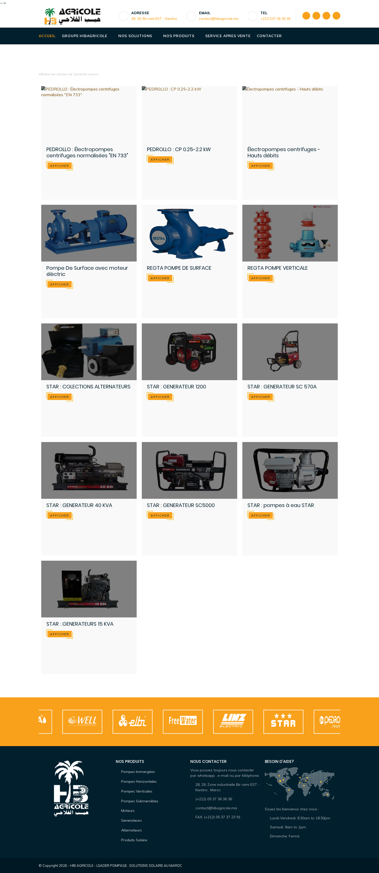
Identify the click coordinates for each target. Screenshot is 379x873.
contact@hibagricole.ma (218, 19)
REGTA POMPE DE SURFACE (179, 268)
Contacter (269, 36)
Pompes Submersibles (139, 801)
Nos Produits (178, 36)
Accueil (47, 36)
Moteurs (128, 810)
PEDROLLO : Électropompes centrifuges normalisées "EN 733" (87, 152)
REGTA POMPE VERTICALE (278, 268)
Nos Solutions (135, 36)
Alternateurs (131, 830)
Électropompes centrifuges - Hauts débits (284, 152)
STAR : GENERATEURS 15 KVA (79, 624)
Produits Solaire (134, 840)
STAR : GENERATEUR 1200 (176, 387)
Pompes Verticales (136, 791)
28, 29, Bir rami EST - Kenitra (154, 19)
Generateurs (131, 820)
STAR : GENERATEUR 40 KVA (79, 505)
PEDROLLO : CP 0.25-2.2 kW (179, 149)
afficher (59, 166)
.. (100, 74)
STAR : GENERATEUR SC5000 (181, 505)
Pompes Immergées (138, 771)
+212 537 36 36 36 (275, 19)
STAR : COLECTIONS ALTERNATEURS (88, 387)
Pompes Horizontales (139, 781)
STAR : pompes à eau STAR (281, 505)
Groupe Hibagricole (84, 36)
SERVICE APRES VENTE (227, 36)
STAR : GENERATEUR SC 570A (282, 387)
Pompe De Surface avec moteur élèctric (87, 271)
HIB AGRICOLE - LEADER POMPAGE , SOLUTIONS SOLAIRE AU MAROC (126, 865)
